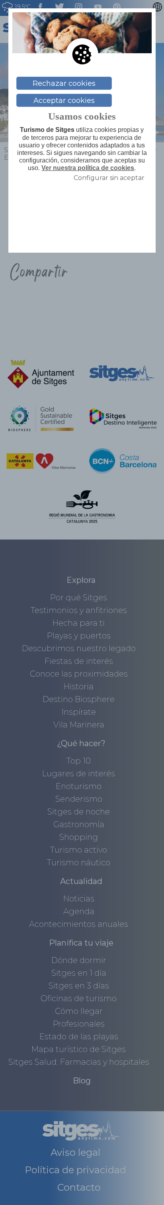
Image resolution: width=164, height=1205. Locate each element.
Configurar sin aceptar (109, 178)
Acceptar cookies (64, 100)
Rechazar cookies (64, 83)
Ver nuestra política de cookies (87, 167)
